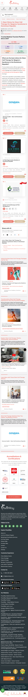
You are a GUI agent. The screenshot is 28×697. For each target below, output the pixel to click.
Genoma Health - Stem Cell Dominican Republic (13, 441)
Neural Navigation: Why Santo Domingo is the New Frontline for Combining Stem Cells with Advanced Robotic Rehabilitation (13, 401)
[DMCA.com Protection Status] (22, 671)
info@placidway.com (8, 576)
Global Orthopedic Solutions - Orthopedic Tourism (13, 663)
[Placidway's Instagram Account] (17, 526)
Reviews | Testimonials (6, 562)
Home (3, 19)
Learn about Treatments (7, 564)
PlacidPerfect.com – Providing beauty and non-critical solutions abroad (12, 632)
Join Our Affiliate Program (7, 535)
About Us (3, 533)
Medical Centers (11, 19)
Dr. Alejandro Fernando (17, 30)
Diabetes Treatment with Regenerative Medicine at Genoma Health (14, 283)
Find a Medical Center (6, 556)
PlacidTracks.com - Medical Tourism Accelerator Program (13, 611)
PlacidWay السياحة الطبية (6, 606)
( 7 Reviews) (11, 198)
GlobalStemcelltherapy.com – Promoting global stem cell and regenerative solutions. (14, 647)
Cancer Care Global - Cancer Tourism (10, 660)
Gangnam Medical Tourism (7, 608)
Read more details (6, 129)
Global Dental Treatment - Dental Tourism (11, 654)
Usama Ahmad (7, 33)
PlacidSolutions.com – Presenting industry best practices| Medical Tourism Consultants (12, 621)
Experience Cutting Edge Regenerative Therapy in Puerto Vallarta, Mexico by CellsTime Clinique (14, 364)
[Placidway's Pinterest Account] (13, 526)
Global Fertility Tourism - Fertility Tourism (11, 652)
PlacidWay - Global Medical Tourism (10, 602)
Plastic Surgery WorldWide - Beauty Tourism (12, 645)
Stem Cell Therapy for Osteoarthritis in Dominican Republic (11, 325)
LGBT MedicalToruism (6, 658)
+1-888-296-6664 (7, 573)
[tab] (10, 374)
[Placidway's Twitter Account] (6, 526)
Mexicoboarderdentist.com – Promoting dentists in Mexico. (13, 638)
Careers (3, 545)
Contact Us (4, 547)
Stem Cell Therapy (20, 19)
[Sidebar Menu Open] (2, 2)
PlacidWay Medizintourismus (8, 596)
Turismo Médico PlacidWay (7, 604)
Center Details (20, 133)
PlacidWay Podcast (5, 600)
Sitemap (3, 549)
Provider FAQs (4, 543)
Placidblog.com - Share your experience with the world (13, 625)
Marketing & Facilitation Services (9, 537)
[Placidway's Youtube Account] (9, 526)
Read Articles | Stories (6, 566)
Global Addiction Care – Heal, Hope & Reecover (12, 656)
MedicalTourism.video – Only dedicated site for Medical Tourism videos (12, 642)
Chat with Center (8, 133)
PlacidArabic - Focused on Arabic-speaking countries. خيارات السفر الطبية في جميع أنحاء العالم (12, 635)
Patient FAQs (4, 541)
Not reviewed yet (6, 111)
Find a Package (4, 558)
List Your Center (5, 539)
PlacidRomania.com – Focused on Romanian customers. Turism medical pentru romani (11, 614)
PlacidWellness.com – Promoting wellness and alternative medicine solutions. (12, 628)
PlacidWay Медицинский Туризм (9, 598)
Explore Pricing (4, 560)
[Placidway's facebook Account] (2, 526)
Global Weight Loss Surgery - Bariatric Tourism (12, 650)
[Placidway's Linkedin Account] (21, 526)
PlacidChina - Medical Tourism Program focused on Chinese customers (13, 618)
